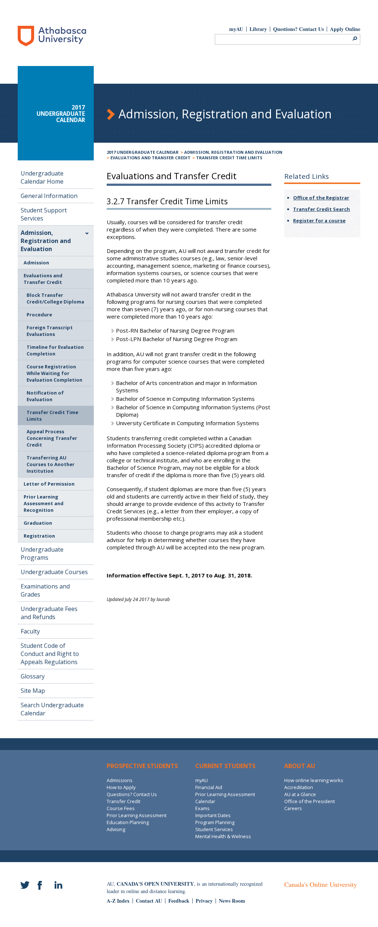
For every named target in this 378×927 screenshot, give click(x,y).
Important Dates (213, 815)
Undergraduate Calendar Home (42, 177)
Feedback (178, 901)
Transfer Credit (123, 801)
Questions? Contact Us (298, 29)
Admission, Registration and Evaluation (233, 152)
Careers (293, 808)
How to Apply (121, 787)
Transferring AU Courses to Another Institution (51, 464)
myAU (236, 29)
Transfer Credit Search (321, 209)
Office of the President (309, 801)
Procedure (39, 314)
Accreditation (298, 787)
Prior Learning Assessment (136, 815)
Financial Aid (208, 787)
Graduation (38, 523)
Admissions (120, 780)
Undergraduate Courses (54, 572)
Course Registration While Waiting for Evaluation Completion (54, 373)
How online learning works (313, 780)
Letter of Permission (49, 483)
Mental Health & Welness (223, 836)
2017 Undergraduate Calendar (143, 152)
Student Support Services (44, 214)
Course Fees (121, 808)
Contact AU (149, 901)
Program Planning (214, 822)
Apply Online (345, 29)
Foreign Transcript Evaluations (50, 330)
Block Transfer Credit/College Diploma (55, 298)
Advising (116, 829)
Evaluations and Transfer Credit (150, 157)
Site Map (33, 691)
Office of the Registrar (321, 197)
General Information (49, 196)
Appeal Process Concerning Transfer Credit (52, 438)
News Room (232, 901)
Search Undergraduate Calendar (52, 709)
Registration (39, 535)
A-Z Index (118, 901)
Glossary (33, 676)
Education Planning (128, 822)
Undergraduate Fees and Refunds (49, 613)
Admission (36, 262)
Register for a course (319, 220)
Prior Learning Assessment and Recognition (43, 503)
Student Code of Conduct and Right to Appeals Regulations (50, 654)
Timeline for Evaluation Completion (55, 350)
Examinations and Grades (45, 590)
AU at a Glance (300, 794)
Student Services (214, 829)
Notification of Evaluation (45, 396)
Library (258, 29)
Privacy (204, 901)
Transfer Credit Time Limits (229, 157)
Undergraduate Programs (42, 553)
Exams (202, 808)
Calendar (205, 801)
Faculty (30, 631)
